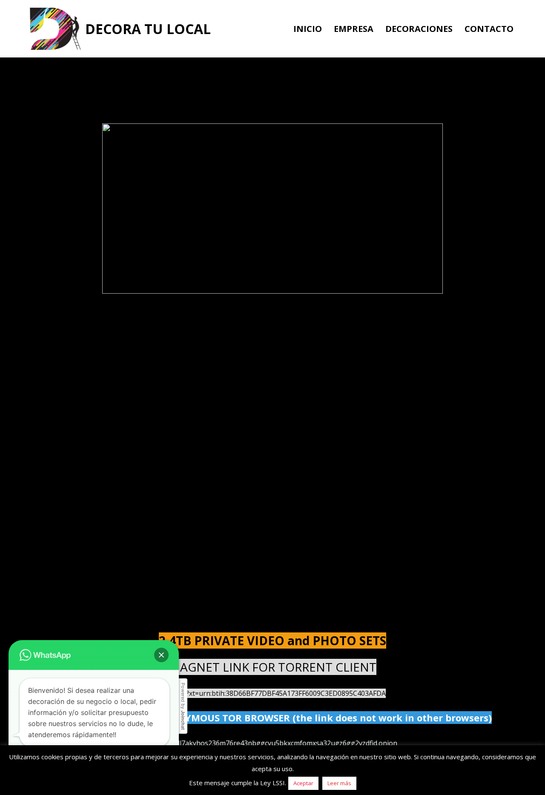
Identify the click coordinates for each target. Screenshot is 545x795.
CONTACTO (489, 28)
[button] (161, 655)
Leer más (339, 783)
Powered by (183, 706)
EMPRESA (353, 28)
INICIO (307, 28)
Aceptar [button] (303, 783)
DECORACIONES (419, 28)
